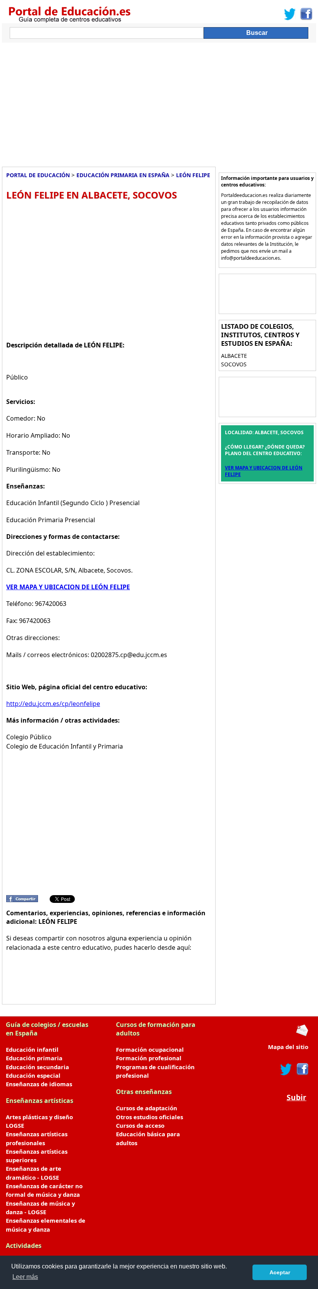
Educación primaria (34, 1058)
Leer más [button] (25, 1276)
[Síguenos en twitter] (286, 1069)
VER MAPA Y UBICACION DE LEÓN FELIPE (68, 587)
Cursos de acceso (140, 1125)
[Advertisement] (159, 102)
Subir (296, 1097)
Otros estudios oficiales (149, 1117)
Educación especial (33, 1075)
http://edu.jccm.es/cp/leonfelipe (53, 703)
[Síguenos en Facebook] (305, 14)
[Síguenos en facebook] (302, 1069)
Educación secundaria (37, 1067)
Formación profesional (148, 1058)
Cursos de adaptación (146, 1108)
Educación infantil (32, 1049)
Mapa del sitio (288, 1047)
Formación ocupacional (150, 1049)
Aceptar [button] (280, 1272)
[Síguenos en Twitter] (290, 14)
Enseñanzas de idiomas (39, 1084)
